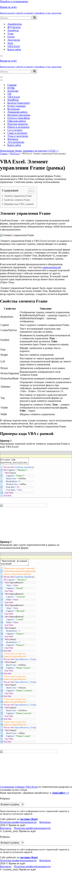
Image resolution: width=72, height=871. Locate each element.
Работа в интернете (18, 127)
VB (9, 93)
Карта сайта (14, 49)
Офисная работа (16, 121)
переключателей (51, 267)
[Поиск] (34, 18)
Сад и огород (14, 130)
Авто (10, 43)
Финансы (12, 139)
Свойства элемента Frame (17, 199)
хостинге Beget (29, 819)
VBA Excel (13, 46)
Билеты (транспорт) (18, 102)
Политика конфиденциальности (18, 822)
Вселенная (13, 109)
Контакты (45, 822)
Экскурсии (13, 39)
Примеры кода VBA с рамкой (18, 204)
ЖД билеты (14, 27)
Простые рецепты (17, 124)
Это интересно (15, 142)
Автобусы (13, 30)
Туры (10, 33)
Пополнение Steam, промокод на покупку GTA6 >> (29, 150)
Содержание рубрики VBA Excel (19, 786)
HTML (11, 87)
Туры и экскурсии (17, 136)
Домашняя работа (17, 112)
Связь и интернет (17, 133)
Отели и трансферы (18, 118)
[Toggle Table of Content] (29, 191)
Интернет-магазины (18, 115)
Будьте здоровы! (16, 106)
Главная (11, 84)
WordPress (13, 99)
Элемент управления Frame (18, 195)
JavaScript (12, 90)
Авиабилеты (14, 24)
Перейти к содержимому (14, 1)
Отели (11, 36)
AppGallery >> (60, 792)
